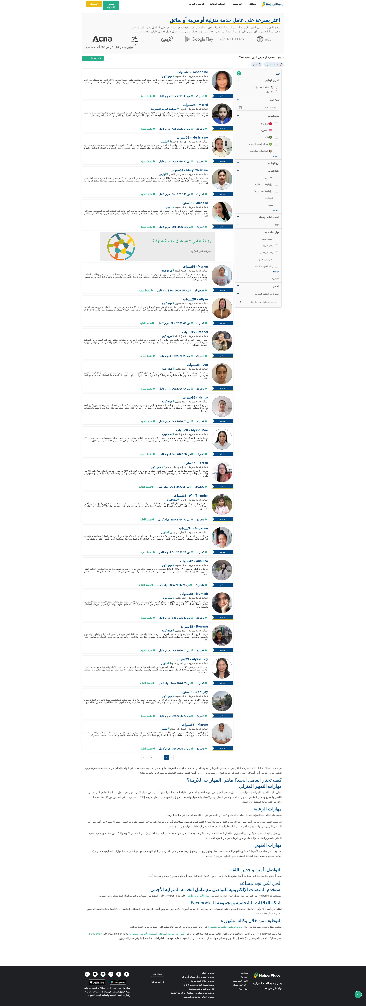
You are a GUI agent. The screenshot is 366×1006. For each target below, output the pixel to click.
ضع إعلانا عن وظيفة (198, 895)
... (156, 757)
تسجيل (94, 3)
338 (150, 757)
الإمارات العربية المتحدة (171, 933)
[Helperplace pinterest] (103, 974)
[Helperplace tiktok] (110, 974)
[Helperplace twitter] (118, 974)
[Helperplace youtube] (95, 974)
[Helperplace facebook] (126, 974)
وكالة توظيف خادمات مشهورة (224, 926)
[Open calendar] (240, 107)
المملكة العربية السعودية (143, 933)
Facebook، (94, 933)
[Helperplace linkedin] (87, 974)
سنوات (181, 72)
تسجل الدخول (111, 5)
